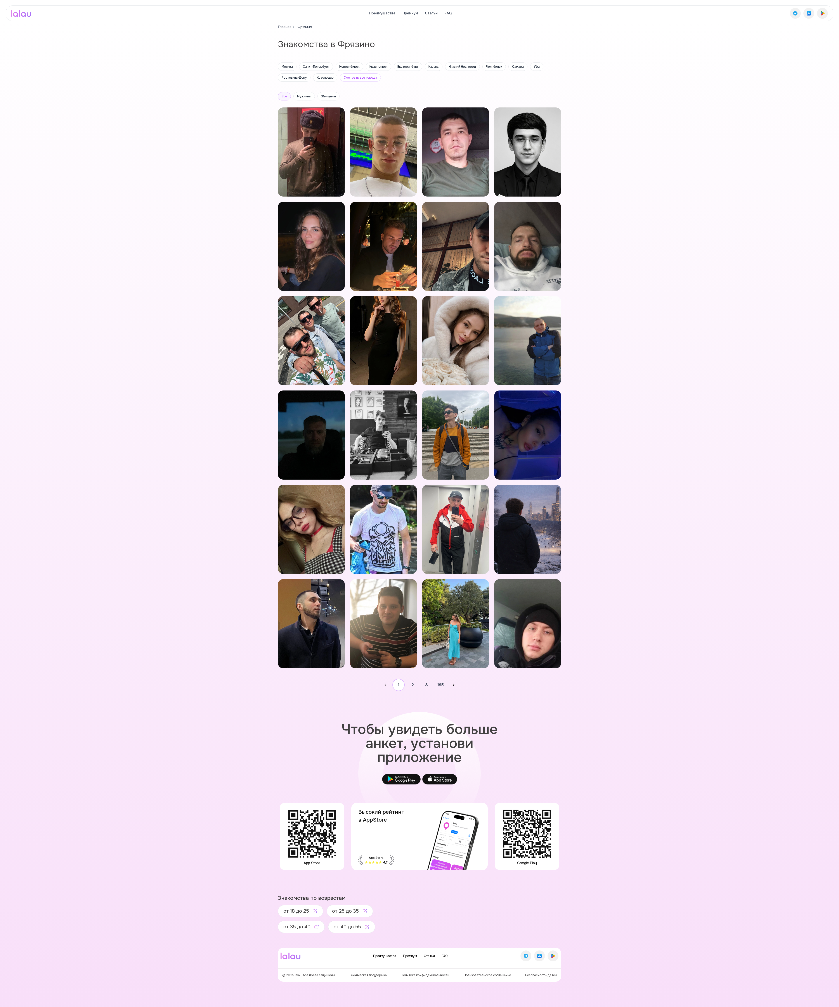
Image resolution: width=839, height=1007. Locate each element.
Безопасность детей (541, 975)
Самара (518, 67)
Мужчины (304, 96)
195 (440, 684)
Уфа (537, 67)
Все (284, 96)
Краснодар (325, 77)
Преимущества (382, 13)
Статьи (431, 13)
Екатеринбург (407, 67)
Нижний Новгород (462, 67)
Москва (287, 67)
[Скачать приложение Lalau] (795, 13)
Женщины (328, 96)
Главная (284, 27)
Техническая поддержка (368, 975)
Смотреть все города (360, 77)
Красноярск (378, 67)
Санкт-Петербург (316, 67)
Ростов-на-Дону (294, 77)
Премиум (410, 13)
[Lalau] (21, 13)
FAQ (448, 13)
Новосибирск (349, 67)
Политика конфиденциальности (425, 975)
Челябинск (494, 67)
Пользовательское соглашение (487, 975)
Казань (433, 67)
